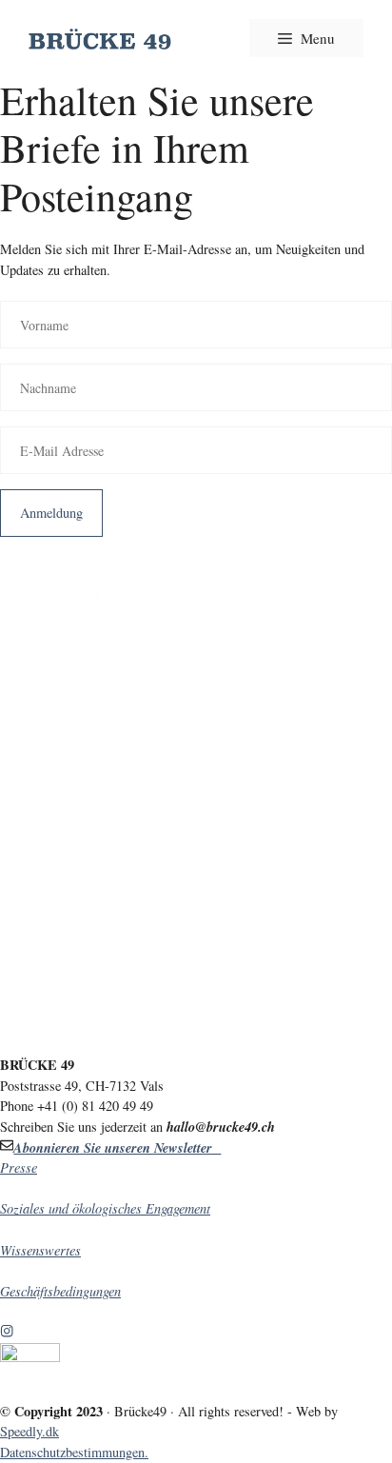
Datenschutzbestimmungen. (74, 1452)
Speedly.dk (29, 1431)
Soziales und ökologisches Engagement (105, 1208)
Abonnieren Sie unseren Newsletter (117, 1147)
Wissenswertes (40, 1250)
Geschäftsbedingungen (60, 1291)
